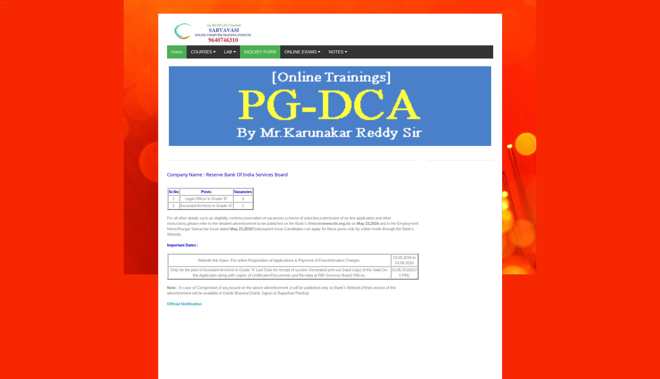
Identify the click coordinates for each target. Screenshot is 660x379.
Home (177, 52)
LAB (228, 52)
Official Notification (184, 304)
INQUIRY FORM (260, 52)
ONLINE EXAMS (301, 52)
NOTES (337, 52)
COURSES (202, 52)
